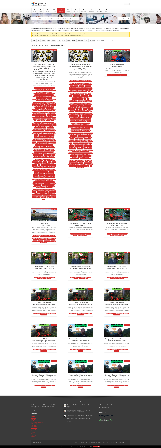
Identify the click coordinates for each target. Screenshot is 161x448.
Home (34, 11)
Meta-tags (47, 143)
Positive (36, 156)
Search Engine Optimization (39, 169)
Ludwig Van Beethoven (37, 139)
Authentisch (49, 97)
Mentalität (34, 143)
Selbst (46, 169)
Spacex (40, 174)
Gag (41, 120)
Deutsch (35, 110)
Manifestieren (52, 239)
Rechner (49, 162)
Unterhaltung (46, 189)
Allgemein (109, 75)
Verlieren (34, 192)
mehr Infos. (90, 446)
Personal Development (38, 152)
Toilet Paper (36, 184)
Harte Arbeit (49, 125)
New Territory (52, 147)
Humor (46, 126)
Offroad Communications (37, 422)
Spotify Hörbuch (48, 176)
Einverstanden (96, 446)
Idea (45, 127)
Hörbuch (42, 126)
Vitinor (32, 433)
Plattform (41, 155)
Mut (45, 146)
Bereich (53, 102)
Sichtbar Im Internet (44, 172)
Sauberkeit (53, 164)
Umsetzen (48, 241)
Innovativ (40, 129)
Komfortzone (52, 132)
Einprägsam (52, 113)
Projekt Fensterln (35, 236)
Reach (53, 160)
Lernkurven (46, 137)
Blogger (40, 11)
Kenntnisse (54, 130)
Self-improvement (44, 170)
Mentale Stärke (53, 142)
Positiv (53, 155)
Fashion (34, 40)
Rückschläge (34, 164)
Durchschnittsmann (37, 113)
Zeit (45, 197)
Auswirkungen (39, 97)
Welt (53, 193)
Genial (40, 123)
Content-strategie (43, 109)
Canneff (33, 436)
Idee (48, 127)
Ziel (47, 197)
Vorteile (45, 193)
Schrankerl (33, 429)
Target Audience (52, 179)
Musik (63, 40)
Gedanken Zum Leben (46, 122)
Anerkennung (48, 93)
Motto (48, 145)
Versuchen (43, 192)
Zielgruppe (53, 197)
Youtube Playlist (40, 197)
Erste (44, 116)
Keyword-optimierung (37, 132)
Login (127, 4)
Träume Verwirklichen (50, 184)
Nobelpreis (42, 149)
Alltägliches (53, 90)
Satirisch (49, 164)
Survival (34, 313)
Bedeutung (50, 100)
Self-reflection (51, 170)
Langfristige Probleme (39, 136)
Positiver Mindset (37, 157)
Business (52, 106)
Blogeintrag (34, 105)
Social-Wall (75, 11)
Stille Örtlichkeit (41, 177)
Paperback (48, 150)
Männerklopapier (46, 139)
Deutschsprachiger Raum (50, 110)
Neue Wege (42, 147)
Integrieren (53, 238)
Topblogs (47, 11)
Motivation (44, 145)
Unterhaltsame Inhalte (38, 189)
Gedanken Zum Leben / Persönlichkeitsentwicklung (44, 87)
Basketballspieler (39, 100)
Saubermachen (35, 166)
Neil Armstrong (36, 147)
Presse (104, 442)
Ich (43, 127)
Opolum (33, 416)
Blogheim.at (39, 3)
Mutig (48, 146)
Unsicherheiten (39, 187)
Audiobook (51, 95)
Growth (40, 125)
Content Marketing (49, 107)
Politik (73, 40)
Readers (40, 162)
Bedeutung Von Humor (37, 102)
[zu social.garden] (106, 421)
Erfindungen (37, 116)
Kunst (59, 40)
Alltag (41, 90)
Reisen (68, 40)
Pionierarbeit (36, 155)
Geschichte (48, 123)
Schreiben (41, 166)
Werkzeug (40, 194)
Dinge (51, 112)
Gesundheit (53, 123)
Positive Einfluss (41, 156)
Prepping (75, 235)
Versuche (39, 192)
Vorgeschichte (40, 193)
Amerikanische (49, 92)
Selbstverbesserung (36, 170)
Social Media (80, 40)
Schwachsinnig (45, 167)
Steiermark (35, 177)
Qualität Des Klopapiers (38, 160)
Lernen (41, 137)
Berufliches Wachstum (36, 103)
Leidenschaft (36, 137)
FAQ (86, 442)
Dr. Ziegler (33, 421)
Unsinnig (44, 187)
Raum (50, 160)
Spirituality (52, 174)
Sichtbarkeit (51, 172)
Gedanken (52, 120)
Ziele (49, 197)
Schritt (34, 167)
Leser (53, 137)
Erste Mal (48, 116)
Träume (43, 184)
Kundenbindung (42, 135)
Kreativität (36, 135)
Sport (86, 40)
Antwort (36, 95)
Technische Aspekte (49, 180)
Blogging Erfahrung (52, 105)
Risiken (52, 163)
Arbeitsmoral (46, 95)
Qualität (51, 159)
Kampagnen (99, 11)
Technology (34, 183)
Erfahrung (54, 115)
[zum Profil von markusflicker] (34, 53)
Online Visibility (37, 150)
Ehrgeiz (48, 113)
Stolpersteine (48, 177)
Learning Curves (47, 136)
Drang (54, 112)
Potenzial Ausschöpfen (50, 157)
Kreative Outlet (41, 133)
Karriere (49, 130)
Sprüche (53, 176)
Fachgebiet (35, 119)
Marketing (41, 140)
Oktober (51, 149)
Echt (45, 113)
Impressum (121, 442)
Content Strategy (35, 109)
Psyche (72, 349)
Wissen (54, 194)
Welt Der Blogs (35, 194)
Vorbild (35, 193)
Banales (54, 99)
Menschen (34, 142)
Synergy (45, 179)
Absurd (51, 89)
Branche (38, 106)
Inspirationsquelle (51, 129)
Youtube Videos (115, 75)
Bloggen (38, 105)
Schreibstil (54, 166)
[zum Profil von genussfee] (64, 410)
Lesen (50, 137)
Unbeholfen (43, 186)
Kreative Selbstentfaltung (50, 133)
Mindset (37, 145)
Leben (52, 136)
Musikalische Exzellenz (39, 146)
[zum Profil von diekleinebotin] (64, 405)
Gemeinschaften (35, 123)
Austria (53, 96)
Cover (55, 236)
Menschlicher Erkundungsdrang (43, 142)
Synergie (41, 179)
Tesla (38, 183)
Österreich (43, 150)
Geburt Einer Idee (45, 120)
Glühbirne (34, 125)
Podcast (45, 155)
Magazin (68, 11)
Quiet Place (46, 160)
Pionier (54, 153)
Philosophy (50, 153)
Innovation (35, 129)
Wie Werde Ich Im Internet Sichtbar (42, 89)
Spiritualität (47, 174)
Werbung (91, 442)
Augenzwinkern (36, 96)
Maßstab (54, 140)
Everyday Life (43, 117)
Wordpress (48, 196)
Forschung (48, 119)
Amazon (37, 92)
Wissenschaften (35, 196)
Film (39, 40)
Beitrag (44, 102)
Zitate (44, 199)
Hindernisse (38, 126)
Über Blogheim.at (79, 442)
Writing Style (53, 196)
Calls (52, 236)
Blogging (46, 105)
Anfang (53, 93)
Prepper (120, 75)
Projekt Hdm (42, 236)
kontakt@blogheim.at (104, 407)
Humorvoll (50, 126)
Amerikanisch (42, 92)
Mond (40, 145)
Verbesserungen (41, 190)
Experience (49, 117)
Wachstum (50, 193)
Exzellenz (53, 117)
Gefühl (52, 122)
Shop (106, 11)
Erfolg (41, 116)
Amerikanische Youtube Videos (39, 93)
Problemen (47, 159)
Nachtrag (51, 146)
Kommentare (35, 133)
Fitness (43, 40)
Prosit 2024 (35, 241)
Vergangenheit (53, 190)
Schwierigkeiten (52, 167)
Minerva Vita (34, 423)
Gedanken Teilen (37, 122)
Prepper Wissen (45, 278)
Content (43, 107)
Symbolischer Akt (35, 179)
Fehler (44, 119)
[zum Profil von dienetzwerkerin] (34, 212)
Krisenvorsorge (48, 277)
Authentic (44, 97)
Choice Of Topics (38, 107)
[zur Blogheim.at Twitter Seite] (126, 442)
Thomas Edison (53, 183)
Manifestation (46, 239)
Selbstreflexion (52, 169)
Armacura (33, 418)
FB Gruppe (83, 11)
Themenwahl (46, 183)
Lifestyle (54, 40)
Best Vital (33, 419)
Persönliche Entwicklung (49, 152)
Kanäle (41, 239)
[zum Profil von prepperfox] (107, 53)
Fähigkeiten (40, 119)
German (44, 123)
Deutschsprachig (40, 110)
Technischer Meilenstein (39, 182)
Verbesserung (34, 190)
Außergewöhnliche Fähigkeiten (45, 96)
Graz (37, 125)
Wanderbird (34, 426)
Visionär (54, 192)
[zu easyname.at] (106, 416)
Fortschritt (53, 119)
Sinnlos (46, 173)
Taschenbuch (38, 180)
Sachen (42, 164)
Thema (41, 183)
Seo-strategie (37, 172)
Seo (55, 170)
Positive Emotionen (49, 156)
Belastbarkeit (48, 102)
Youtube (34, 197)
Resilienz (44, 163)
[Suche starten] (122, 4)
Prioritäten (37, 159)
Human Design (47, 238)
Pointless (49, 155)
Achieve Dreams (36, 90)
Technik (42, 180)
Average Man (43, 99)
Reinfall (35, 163)
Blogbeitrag (53, 103)
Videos (50, 192)
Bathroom (45, 100)
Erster (52, 116)
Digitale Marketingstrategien (44, 112)
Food (48, 40)
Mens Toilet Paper (41, 143)
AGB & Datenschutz (112, 442)
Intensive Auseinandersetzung (38, 130)
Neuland (47, 147)
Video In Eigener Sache (82, 235)
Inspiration (45, 129)
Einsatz (33, 115)
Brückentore (47, 236)
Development (35, 112)
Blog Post (49, 103)
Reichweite (54, 162)
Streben (53, 177)
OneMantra (34, 428)
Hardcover (45, 125)
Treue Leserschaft (37, 186)
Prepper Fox (124, 75)
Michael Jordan (53, 143)
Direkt (32, 431)
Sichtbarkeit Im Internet (39, 173)
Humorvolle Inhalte (38, 127)
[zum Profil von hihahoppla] (64, 416)
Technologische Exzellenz (49, 182)
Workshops (53, 241)
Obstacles (47, 149)
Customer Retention (52, 109)
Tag (48, 179)
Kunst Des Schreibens (50, 135)
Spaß (43, 174)
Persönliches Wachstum (37, 153)
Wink (52, 194)
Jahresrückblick (36, 239)
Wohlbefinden (42, 196)
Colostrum (33, 425)
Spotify (42, 176)
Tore (45, 241)
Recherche (45, 162)
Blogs (35, 106)
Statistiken (98, 442)
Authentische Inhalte (36, 99)
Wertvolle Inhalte (46, 194)
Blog (45, 103)
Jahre (46, 130)
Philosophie (45, 153)
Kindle (43, 132)
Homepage (41, 238)
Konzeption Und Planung (38, 235)
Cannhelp (33, 435)
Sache (39, 164)
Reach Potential (35, 162)
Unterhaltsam (49, 187)
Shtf (50, 278)
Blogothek (61, 11)
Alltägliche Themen (46, 90)
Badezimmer (49, 99)
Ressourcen (91, 11)
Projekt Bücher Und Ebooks (49, 235)
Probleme (42, 159)
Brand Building (44, 106)
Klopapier (47, 132)
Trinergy (33, 432)
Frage (35, 120)
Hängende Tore (36, 238)
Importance (51, 127)
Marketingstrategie (47, 140)
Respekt (48, 163)
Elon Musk (38, 115)
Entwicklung (49, 115)
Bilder (43, 103)
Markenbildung (35, 140)
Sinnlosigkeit (50, 173)
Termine (54, 11)
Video (47, 192)
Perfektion (52, 150)
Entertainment (43, 115)
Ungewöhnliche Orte (51, 186)
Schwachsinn (39, 167)
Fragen (38, 120)
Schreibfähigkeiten (47, 166)
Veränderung (52, 189)
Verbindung (47, 190)
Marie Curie (52, 139)
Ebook (42, 113)
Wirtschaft (92, 40)
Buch (48, 106)
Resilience (40, 163)
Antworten (40, 95)
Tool (40, 184)
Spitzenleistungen (37, 176)
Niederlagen (37, 149)
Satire (45, 164)
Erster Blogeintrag (36, 117)
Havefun (54, 125)
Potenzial (43, 157)
